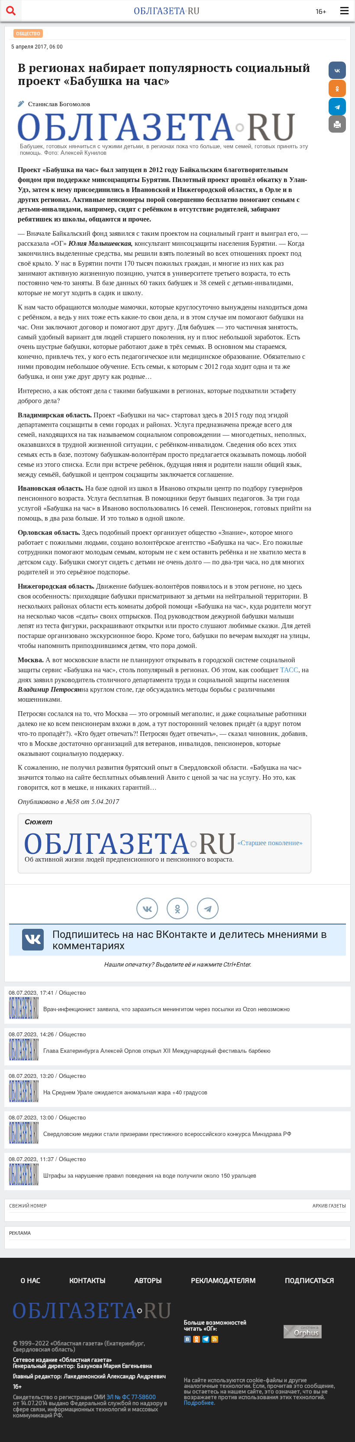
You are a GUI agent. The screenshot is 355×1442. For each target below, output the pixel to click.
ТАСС (289, 669)
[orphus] (302, 1331)
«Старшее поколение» (269, 842)
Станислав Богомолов (59, 104)
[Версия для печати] (337, 124)
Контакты (87, 1280)
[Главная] (167, 10)
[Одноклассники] (337, 88)
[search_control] (11, 11)
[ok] (177, 908)
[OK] (196, 1339)
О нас (30, 1280)
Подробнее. (199, 1402)
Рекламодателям (223, 1280)
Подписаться (309, 1280)
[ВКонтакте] (337, 70)
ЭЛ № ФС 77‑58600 (131, 1396)
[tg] (208, 908)
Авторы (148, 1280)
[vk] (147, 908)
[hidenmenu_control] (344, 11)
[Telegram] (337, 106)
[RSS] (214, 1339)
